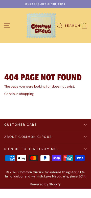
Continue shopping (19, 94)
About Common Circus (28, 137)
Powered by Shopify (45, 184)
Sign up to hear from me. (31, 149)
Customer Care (20, 125)
